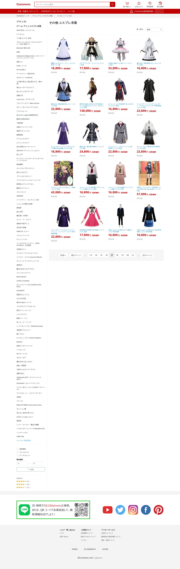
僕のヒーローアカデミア (25, 87)
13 (91, 255)
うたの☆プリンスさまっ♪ (26, 306)
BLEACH (19, 342)
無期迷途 (20, 135)
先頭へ (63, 255)
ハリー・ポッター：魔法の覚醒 (28, 425)
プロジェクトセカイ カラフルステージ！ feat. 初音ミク (29, 43)
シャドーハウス (22, 432)
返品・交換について (108, 540)
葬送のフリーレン (23, 188)
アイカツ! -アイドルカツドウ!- (27, 253)
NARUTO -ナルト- (23, 231)
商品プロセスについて (88, 537)
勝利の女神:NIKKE (23, 119)
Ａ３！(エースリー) (23, 273)
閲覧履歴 (150, 5)
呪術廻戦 (20, 164)
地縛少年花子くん (23, 223)
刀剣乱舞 (20, 123)
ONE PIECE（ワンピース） (26, 30)
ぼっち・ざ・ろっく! (24, 322)
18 (117, 255)
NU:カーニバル (22, 353)
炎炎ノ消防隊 (21, 365)
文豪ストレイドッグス (24, 127)
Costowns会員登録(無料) (143, 11)
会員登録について (87, 533)
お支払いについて (107, 533)
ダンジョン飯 (21, 409)
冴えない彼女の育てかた (25, 413)
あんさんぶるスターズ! (25, 91)
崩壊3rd (19, 265)
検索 (31, 469)
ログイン (159, 11)
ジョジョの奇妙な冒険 (24, 204)
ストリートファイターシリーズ (28, 261)
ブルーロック (21, 192)
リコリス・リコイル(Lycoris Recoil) (29, 257)
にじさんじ (20, 34)
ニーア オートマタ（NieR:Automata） (30, 326)
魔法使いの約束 (22, 215)
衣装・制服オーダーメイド (28, 11)
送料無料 (22, 449)
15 (101, 255)
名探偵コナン (21, 249)
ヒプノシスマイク (23, 143)
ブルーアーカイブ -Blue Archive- (28, 103)
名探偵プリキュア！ (24, 330)
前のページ (76, 255)
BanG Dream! (21, 277)
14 (96, 255)
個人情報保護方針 (90, 549)
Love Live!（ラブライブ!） (26, 99)
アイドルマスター (23, 139)
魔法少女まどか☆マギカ (25, 269)
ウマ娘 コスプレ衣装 (24, 38)
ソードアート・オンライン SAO (28, 200)
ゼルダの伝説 (21, 298)
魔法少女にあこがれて (24, 361)
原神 (18, 52)
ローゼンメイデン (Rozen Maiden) (29, 338)
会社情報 (105, 549)
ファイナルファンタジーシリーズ (28, 180)
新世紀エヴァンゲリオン (25, 184)
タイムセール (24, 452)
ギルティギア (21, 358)
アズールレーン (22, 111)
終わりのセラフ (22, 172)
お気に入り (139, 5)
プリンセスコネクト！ (24, 176)
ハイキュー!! (21, 350)
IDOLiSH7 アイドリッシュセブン (28, 150)
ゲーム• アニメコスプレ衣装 (42, 16)
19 (122, 255)
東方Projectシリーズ (24, 302)
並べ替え (140, 29)
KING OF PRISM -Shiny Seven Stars (29, 405)
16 (106, 255)
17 (112, 255)
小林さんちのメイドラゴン (26, 369)
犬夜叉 (19, 397)
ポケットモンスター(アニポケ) (27, 107)
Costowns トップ (23, 16)
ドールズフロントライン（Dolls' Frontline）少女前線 (28, 244)
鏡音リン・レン (22, 318)
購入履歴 (160, 5)
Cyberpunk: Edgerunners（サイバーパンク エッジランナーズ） (30, 57)
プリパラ (20, 401)
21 (133, 255)
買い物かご (127, 5)
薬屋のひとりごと (23, 294)
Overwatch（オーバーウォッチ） (28, 383)
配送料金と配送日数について (110, 537)
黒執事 (19, 208)
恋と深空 (20, 212)
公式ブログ (98, 558)
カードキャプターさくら (25, 168)
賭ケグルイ (20, 334)
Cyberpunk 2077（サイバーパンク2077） (29, 378)
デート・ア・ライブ (24, 219)
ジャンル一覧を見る (24, 440)
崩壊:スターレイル (23, 131)
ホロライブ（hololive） (25, 77)
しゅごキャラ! (22, 314)
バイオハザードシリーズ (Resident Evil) (31, 428)
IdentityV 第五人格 (23, 48)
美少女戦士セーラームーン (26, 146)
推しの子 (20, 154)
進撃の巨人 (20, 373)
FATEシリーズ (21, 66)
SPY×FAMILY (21, 70)
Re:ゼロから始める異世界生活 (27, 115)
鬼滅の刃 (20, 95)
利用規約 (75, 549)
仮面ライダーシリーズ (24, 346)
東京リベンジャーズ (24, 310)
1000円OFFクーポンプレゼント (53, 11)
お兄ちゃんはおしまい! (25, 417)
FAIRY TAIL (20, 436)
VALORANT (20, 290)
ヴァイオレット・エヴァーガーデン (29, 393)
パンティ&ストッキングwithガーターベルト (31, 388)
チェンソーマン (22, 239)
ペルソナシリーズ (23, 235)
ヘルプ (62, 533)
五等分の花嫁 (21, 227)
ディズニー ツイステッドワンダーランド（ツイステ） (30, 159)
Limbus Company (23, 281)
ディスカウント (25, 455)
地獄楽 (19, 421)
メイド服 (71, 11)
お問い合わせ (64, 537)
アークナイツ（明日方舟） (26, 74)
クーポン (84, 540)
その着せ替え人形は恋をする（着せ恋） (29, 82)
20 (127, 255)
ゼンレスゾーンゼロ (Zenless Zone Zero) (29, 286)
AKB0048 (20, 196)
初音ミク (20, 62)
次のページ (147, 255)
